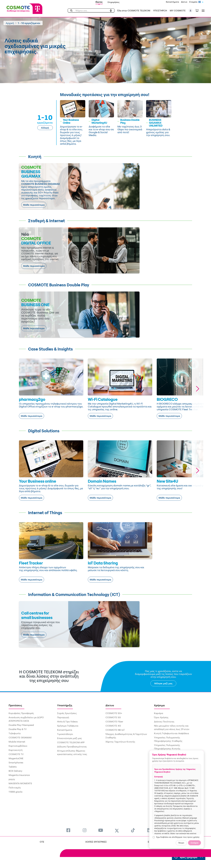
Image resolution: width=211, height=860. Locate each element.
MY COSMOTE (178, 10)
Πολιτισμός (15, 787)
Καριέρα (158, 713)
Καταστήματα (172, 2)
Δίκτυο (184, 2)
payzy (12, 779)
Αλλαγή (45, 127)
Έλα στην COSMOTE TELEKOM (133, 10)
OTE (42, 841)
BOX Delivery (15, 770)
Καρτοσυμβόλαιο (18, 745)
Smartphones (16, 762)
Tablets (13, 766)
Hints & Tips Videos (67, 721)
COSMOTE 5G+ (114, 713)
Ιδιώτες (99, 2)
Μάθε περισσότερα (33, 204)
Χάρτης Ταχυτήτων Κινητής (120, 741)
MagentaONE (16, 758)
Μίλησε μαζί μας (163, 683)
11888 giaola (15, 791)
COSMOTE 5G (113, 717)
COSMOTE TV (16, 754)
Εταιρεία (193, 2)
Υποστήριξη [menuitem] (64, 705)
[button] (190, 10)
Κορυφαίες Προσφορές (21, 713)
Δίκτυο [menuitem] (110, 705)
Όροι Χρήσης (161, 717)
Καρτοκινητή (16, 750)
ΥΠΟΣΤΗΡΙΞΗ (160, 10)
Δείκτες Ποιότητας (164, 721)
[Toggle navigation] (203, 11)
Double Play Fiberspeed (21, 725)
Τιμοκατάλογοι (65, 734)
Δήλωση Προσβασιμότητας (72, 746)
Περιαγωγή (63, 717)
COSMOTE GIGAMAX (20, 737)
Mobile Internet (17, 741)
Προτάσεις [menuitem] (15, 705)
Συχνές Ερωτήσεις (67, 713)
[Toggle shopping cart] (198, 10)
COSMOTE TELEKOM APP (71, 742)
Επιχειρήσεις (114, 2)
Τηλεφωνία (15, 733)
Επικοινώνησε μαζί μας (69, 738)
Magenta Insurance (19, 775)
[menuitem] (68, 830)
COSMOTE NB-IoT (115, 729)
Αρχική (10, 23)
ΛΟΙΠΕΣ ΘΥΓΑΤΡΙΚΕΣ (96, 841)
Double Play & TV (18, 729)
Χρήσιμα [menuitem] (159, 705)
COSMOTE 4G (113, 725)
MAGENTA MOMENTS (20, 783)
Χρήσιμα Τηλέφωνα (67, 725)
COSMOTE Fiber (114, 721)
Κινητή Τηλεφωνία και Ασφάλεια (171, 733)
